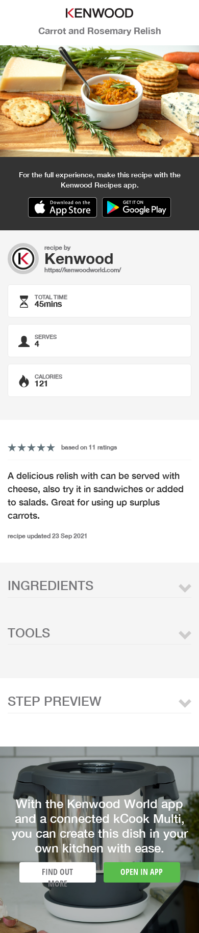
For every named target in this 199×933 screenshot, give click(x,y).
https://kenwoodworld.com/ (82, 270)
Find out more (57, 874)
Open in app (141, 871)
